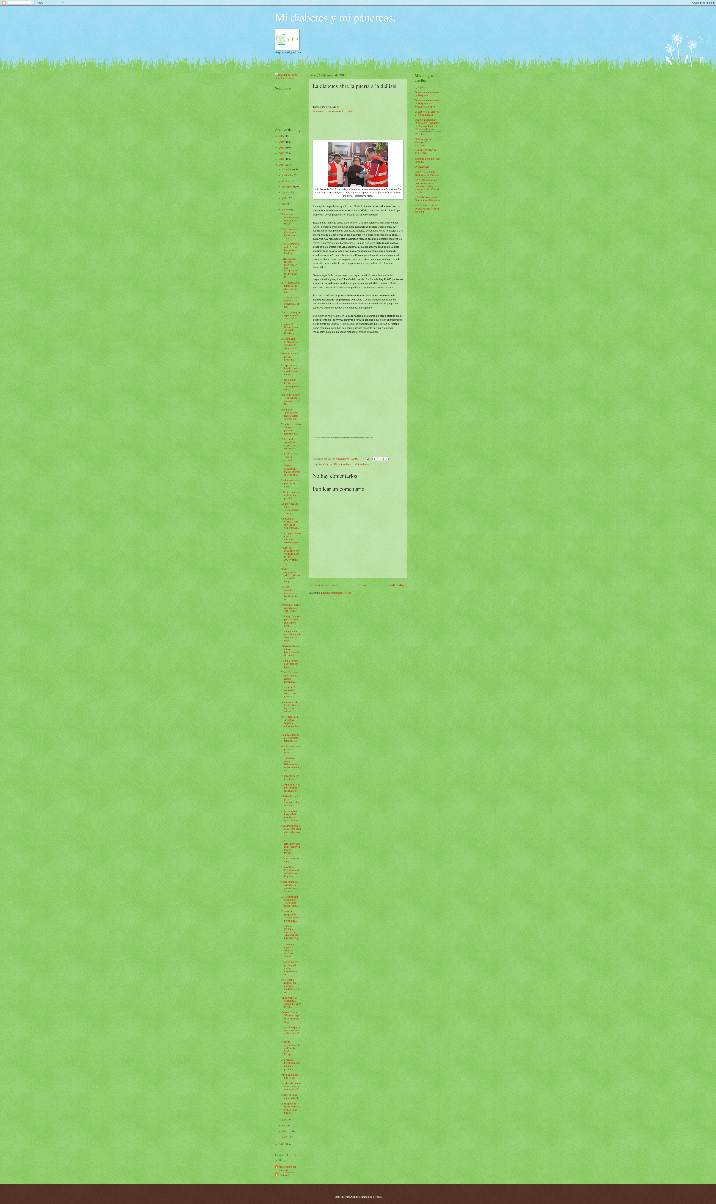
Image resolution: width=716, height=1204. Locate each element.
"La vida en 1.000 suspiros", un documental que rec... (291, 302)
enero (285, 1137)
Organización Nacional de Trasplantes (427, 93)
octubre (286, 181)
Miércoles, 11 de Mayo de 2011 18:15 (333, 111)
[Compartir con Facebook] (384, 459)
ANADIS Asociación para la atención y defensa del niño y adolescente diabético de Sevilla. (427, 186)
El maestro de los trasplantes (290, 777)
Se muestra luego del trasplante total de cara (290, 737)
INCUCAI (420, 134)
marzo (285, 1125)
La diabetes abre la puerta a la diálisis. (290, 483)
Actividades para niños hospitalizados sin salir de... (290, 650)
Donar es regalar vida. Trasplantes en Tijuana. (290, 508)
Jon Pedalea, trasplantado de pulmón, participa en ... (290, 1064)
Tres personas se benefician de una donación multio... (289, 369)
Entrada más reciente (324, 585)
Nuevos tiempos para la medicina (289, 356)
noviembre (288, 175)
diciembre (287, 169)
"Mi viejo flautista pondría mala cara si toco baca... (290, 621)
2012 (282, 159)
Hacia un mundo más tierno (289, 1076)
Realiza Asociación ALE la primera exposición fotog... (290, 575)
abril (285, 1119)
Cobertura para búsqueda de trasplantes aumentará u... (290, 815)
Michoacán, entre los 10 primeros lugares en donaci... (290, 706)
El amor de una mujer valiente (290, 1096)
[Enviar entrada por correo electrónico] (366, 458)
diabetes (327, 464)
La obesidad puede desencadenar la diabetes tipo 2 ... (290, 1031)
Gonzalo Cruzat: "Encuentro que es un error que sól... (290, 1017)
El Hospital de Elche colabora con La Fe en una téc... (290, 1108)
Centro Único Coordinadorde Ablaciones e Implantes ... (290, 871)
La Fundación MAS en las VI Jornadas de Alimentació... (290, 343)
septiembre (288, 186)
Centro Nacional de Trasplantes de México (426, 173)
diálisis (336, 464)
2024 (282, 136)
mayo (285, 209)
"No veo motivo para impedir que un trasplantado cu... (289, 968)
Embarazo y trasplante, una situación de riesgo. (290, 219)
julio (285, 198)
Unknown (284, 1175)
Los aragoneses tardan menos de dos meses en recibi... (291, 635)
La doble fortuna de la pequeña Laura (289, 664)
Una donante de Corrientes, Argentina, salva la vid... (291, 1002)
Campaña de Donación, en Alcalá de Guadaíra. (289, 328)
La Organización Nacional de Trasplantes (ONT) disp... (290, 901)
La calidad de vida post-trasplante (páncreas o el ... (291, 787)
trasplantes (363, 464)
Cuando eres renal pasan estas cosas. (290, 749)
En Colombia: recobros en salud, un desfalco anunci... (288, 950)
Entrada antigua (395, 585)
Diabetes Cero (422, 166)
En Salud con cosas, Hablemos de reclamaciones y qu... (291, 764)
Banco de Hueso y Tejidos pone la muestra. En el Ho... (290, 399)
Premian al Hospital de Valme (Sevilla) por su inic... (291, 915)
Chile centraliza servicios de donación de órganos (289, 886)
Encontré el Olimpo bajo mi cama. (427, 160)
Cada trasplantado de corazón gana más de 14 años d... (291, 830)
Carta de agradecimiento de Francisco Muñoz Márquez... (290, 1048)
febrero (286, 1131)
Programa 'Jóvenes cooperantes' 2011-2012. (291, 608)
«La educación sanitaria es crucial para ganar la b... (288, 691)
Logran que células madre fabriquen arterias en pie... (291, 537)
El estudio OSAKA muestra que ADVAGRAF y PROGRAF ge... (291, 932)
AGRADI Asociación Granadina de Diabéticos (427, 199)
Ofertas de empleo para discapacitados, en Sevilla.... (290, 800)
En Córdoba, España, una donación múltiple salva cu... (290, 986)
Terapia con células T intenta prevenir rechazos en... (291, 428)
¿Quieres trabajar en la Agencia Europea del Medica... (290, 248)
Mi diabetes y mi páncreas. (335, 17)
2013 (282, 153)
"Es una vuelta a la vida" (290, 860)
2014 (282, 147)
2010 (282, 1144)
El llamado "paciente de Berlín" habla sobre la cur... (289, 414)
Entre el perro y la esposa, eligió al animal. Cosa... (290, 315)
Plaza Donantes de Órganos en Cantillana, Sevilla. (290, 233)
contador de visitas (284, 78)
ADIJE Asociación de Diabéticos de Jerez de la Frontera (427, 208)
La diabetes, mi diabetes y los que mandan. (427, 113)
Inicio (362, 585)
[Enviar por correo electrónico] (373, 459)
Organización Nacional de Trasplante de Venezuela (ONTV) (427, 103)
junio (285, 203)
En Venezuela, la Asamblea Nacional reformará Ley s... (290, 723)
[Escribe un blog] (377, 459)
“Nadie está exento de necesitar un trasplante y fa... (291, 1086)
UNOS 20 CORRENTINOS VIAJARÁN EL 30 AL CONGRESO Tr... (291, 555)
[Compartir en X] (380, 459)
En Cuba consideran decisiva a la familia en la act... (289, 593)
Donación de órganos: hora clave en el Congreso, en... (290, 523)
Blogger (377, 1196)
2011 (282, 164)
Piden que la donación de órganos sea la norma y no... (290, 443)
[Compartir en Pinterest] (388, 459)
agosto (286, 192)
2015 (282, 142)
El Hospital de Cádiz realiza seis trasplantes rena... (290, 384)
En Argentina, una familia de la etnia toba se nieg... (290, 287)
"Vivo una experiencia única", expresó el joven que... (290, 470)
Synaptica (420, 87)
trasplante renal (349, 464)
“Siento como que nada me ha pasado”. (290, 495)
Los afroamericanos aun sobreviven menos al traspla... (290, 846)
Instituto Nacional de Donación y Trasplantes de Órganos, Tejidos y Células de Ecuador (427, 124)
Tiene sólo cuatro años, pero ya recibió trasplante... (290, 677)
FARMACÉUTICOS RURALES (425, 152)
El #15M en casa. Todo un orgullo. (290, 457)
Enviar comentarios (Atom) (337, 592)
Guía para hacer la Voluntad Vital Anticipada (424, 142)
